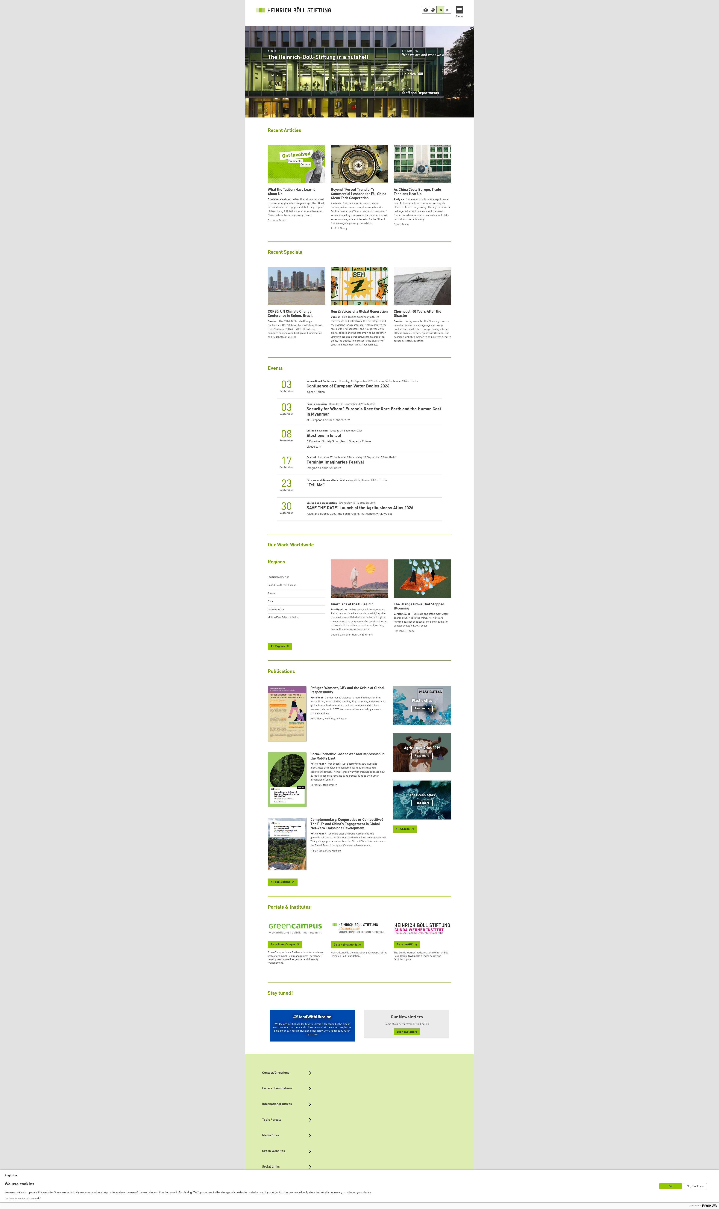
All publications (281, 882)
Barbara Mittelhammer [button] (323, 785)
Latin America (276, 609)
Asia (270, 601)
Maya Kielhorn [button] (333, 850)
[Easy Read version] (425, 9)
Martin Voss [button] (317, 850)
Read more (422, 708)
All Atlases (403, 829)
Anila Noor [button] (316, 718)
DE (447, 10)
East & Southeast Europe (282, 585)
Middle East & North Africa (283, 617)
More (274, 75)
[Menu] (459, 9)
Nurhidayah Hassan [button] (335, 718)
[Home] (293, 9)
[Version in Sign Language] (432, 9)
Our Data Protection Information (21, 1198)
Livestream (314, 446)
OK (670, 1186)
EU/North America (278, 577)
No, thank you (695, 1186)
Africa (271, 593)
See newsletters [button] (407, 1032)
